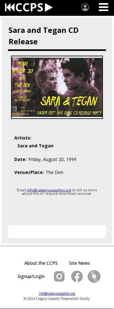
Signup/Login (31, 276)
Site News (79, 263)
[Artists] (85, 7)
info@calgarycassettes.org (49, 190)
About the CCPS (41, 263)
